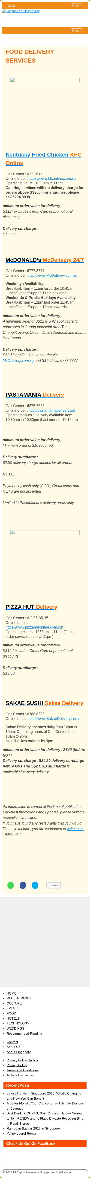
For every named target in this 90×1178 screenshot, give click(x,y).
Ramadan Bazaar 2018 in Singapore (33, 1128)
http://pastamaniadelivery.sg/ (52, 410)
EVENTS (13, 1008)
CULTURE (14, 1003)
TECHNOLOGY (18, 1023)
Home (11, 5)
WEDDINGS (15, 1028)
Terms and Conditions (23, 1070)
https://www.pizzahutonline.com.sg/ (34, 627)
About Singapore (19, 1052)
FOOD (11, 1013)
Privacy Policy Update (22, 1060)
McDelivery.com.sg (19, 361)
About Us (13, 1047)
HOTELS (13, 1018)
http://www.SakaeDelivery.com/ (54, 719)
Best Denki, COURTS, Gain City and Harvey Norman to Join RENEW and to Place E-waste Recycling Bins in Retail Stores (45, 1118)
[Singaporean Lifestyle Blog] (45, 18)
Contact (12, 1042)
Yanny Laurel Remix (21, 1133)
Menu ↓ (76, 5)
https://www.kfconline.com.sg (52, 178)
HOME (11, 993)
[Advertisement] (45, 942)
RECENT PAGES (19, 998)
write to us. (75, 829)
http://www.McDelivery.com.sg (53, 275)
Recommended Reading (24, 1033)
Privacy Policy (17, 1065)
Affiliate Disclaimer (20, 1075)
